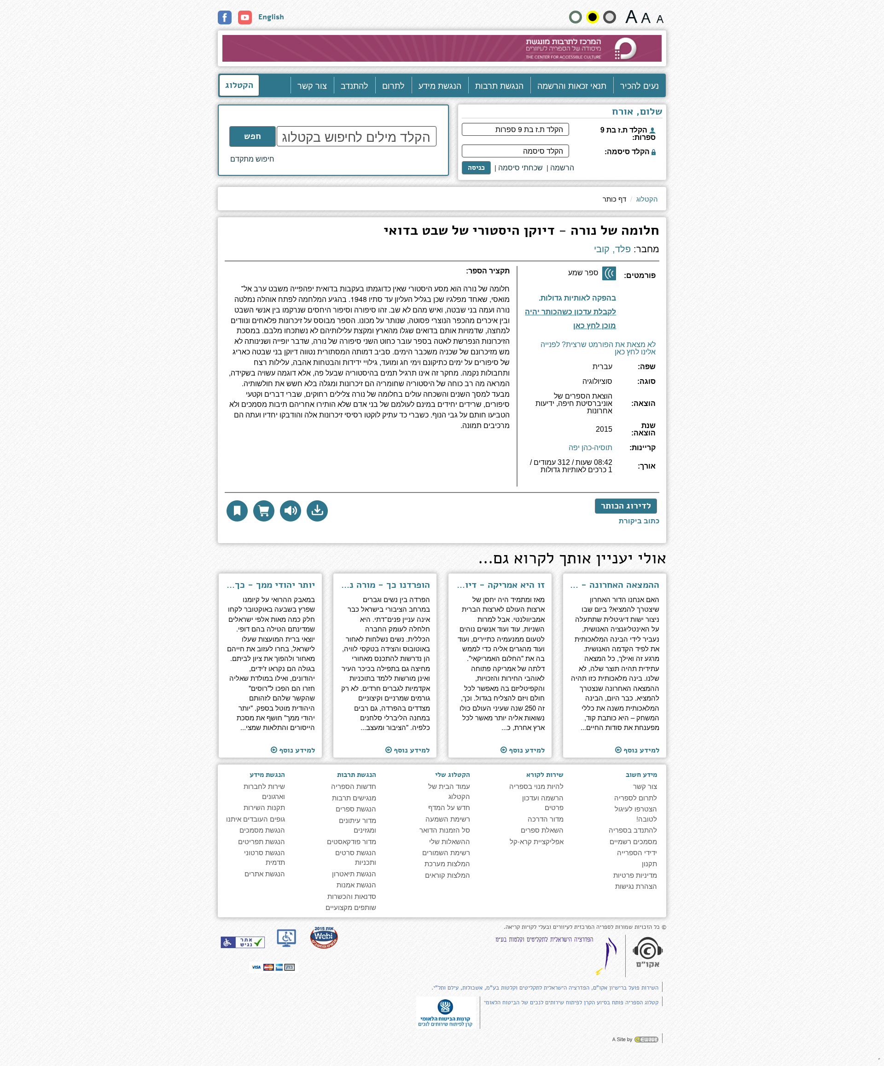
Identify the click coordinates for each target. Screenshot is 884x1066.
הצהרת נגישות (636, 886)
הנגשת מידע (440, 85)
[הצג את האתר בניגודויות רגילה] (575, 17)
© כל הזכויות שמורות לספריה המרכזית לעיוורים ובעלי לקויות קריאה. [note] (585, 927)
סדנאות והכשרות (351, 896)
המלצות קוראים (447, 875)
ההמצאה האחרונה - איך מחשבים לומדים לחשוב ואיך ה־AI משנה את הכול (615, 585)
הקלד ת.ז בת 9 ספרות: (628, 132)
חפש (252, 136)
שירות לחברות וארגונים (264, 790)
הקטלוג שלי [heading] (452, 774)
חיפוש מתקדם (252, 159)
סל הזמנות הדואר (444, 829)
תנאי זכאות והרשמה (571, 85)
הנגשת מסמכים (262, 829)
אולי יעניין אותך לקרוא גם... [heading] (572, 559)
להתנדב (354, 85)
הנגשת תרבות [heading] (356, 774)
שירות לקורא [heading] (545, 774)
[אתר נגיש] (242, 942)
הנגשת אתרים (264, 873)
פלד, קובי (612, 249)
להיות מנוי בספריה (536, 786)
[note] (446, 1011)
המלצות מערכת (447, 863)
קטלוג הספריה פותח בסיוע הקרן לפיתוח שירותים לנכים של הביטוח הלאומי (571, 1002)
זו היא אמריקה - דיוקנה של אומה (500, 585)
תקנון (649, 863)
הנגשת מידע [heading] (267, 774)
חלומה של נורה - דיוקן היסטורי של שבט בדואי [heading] (521, 232)
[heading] (367, 275)
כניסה (476, 167)
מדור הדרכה (546, 818)
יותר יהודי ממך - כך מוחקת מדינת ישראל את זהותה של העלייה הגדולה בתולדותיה (270, 585)
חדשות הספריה (353, 786)
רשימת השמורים (446, 852)
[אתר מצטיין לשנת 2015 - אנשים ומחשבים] (324, 937)
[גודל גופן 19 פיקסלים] (646, 16)
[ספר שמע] (609, 273)
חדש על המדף (449, 807)
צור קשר (312, 85)
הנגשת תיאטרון (354, 873)
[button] (317, 510)
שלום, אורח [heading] (637, 112)
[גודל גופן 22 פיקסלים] (631, 16)
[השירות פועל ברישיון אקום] (647, 953)
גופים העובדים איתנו (255, 818)
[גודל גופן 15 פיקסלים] (660, 16)
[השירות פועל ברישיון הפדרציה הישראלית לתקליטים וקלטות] (558, 956)
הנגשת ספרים (356, 808)
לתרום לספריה (635, 797)
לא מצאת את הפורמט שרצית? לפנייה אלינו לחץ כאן (598, 348)
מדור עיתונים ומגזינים (357, 824)
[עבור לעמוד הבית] (442, 48)
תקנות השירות (264, 807)
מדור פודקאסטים (351, 841)
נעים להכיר (639, 85)
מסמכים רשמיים (633, 841)
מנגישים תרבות (354, 797)
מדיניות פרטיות (635, 875)
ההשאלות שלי (449, 841)
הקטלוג (239, 85)
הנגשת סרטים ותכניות (355, 857)
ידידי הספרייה (637, 852)
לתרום (393, 85)
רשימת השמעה (447, 818)
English (271, 17)
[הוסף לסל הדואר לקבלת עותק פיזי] (263, 510)
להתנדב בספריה (633, 829)
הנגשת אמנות (356, 884)
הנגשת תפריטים (261, 841)
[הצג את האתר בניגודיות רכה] (609, 17)
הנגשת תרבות (499, 85)
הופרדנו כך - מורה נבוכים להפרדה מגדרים (385, 585)
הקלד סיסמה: (628, 150)
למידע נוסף (640, 750)
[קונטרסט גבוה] (592, 17)
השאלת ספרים (542, 829)
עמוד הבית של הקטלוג (449, 790)
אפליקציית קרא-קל (537, 841)
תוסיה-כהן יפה (590, 448)
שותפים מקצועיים (351, 907)
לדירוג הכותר (626, 506)
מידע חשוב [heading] (641, 774)
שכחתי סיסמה (520, 167)
